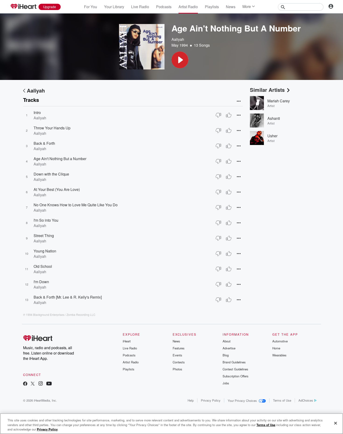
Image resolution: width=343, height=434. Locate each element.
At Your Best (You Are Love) (57, 189)
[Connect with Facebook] (25, 384)
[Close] (335, 423)
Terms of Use (282, 400)
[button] (180, 60)
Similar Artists (267, 89)
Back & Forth (44, 143)
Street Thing (44, 235)
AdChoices (305, 400)
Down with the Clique (51, 174)
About (227, 341)
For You (90, 6)
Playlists (212, 6)
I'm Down (41, 281)
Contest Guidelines (235, 369)
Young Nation (45, 251)
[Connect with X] (33, 384)
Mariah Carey (278, 100)
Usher (272, 135)
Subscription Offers (235, 376)
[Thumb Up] (228, 115)
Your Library (114, 6)
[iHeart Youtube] (49, 384)
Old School (43, 266)
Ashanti (273, 118)
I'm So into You (46, 220)
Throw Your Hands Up (52, 128)
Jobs (226, 383)
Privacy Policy (210, 400)
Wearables (279, 355)
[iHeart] (23, 6)
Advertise (229, 348)
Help (191, 400)
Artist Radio (188, 6)
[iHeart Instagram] (40, 384)
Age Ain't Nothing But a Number (60, 158)
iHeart (127, 341)
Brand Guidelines (234, 362)
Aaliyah (178, 39)
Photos (177, 369)
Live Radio (140, 6)
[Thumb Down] (218, 115)
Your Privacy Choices (242, 400)
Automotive (280, 341)
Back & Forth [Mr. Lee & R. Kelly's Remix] (68, 297)
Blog (226, 355)
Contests (179, 362)
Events (177, 355)
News (230, 6)
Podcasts (164, 6)
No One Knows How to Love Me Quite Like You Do (76, 204)
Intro (37, 112)
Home (276, 348)
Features (179, 348)
